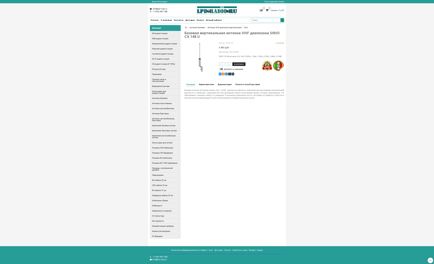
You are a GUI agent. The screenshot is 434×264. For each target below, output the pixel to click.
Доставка (190, 20)
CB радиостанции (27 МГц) (163, 64)
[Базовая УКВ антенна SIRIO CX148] (199, 57)
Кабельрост (157, 206)
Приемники (157, 74)
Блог (211, 250)
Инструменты (158, 221)
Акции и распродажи (161, 231)
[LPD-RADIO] (217, 9)
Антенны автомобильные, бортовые (163, 119)
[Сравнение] (261, 10)
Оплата (200, 20)
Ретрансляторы (159, 69)
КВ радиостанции (159, 33)
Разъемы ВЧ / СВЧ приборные (164, 163)
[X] (229, 74)
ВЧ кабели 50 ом (159, 180)
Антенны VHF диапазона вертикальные (225, 27)
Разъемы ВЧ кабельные (162, 158)
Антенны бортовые (160, 114)
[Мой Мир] (226, 74)
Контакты (179, 20)
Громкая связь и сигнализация (159, 80)
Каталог (155, 20)
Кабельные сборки (160, 200)
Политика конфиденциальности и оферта (189, 250)
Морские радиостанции (162, 49)
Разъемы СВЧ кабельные (162, 148)
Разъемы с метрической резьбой (162, 169)
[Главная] (186, 27)
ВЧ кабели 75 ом (159, 190)
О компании (166, 20)
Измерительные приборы (163, 226)
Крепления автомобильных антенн (164, 136)
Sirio (246, 27)
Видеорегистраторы (161, 86)
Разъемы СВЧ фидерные (162, 153)
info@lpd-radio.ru (159, 9)
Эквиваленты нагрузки (162, 211)
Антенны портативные (162, 103)
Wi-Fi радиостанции (160, 59)
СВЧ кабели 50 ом (159, 185)
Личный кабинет (214, 20)
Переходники (157, 175)
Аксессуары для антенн (162, 143)
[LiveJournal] (232, 74)
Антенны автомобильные (163, 108)
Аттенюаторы (158, 216)
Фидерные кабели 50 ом (162, 195)
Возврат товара (256, 250)
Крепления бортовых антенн (164, 131)
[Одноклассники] (223, 74)
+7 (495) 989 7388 (159, 12)
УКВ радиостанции (160, 39)
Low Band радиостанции (162, 54)
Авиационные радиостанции (164, 44)
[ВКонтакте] (220, 74)
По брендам (157, 236)
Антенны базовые (197, 27)
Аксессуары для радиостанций (159, 92)
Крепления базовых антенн (164, 125)
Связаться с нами (239, 250)
